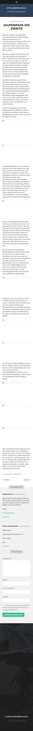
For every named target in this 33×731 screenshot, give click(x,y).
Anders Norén (20, 721)
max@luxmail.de (8, 513)
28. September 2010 (20, 494)
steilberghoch (17, 8)
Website (5, 597)
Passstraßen (8, 474)
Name (5, 580)
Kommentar (6, 558)
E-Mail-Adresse (8, 588)
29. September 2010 (25, 526)
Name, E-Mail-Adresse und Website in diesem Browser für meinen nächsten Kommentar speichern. (16, 608)
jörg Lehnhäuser (10, 526)
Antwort (5, 517)
